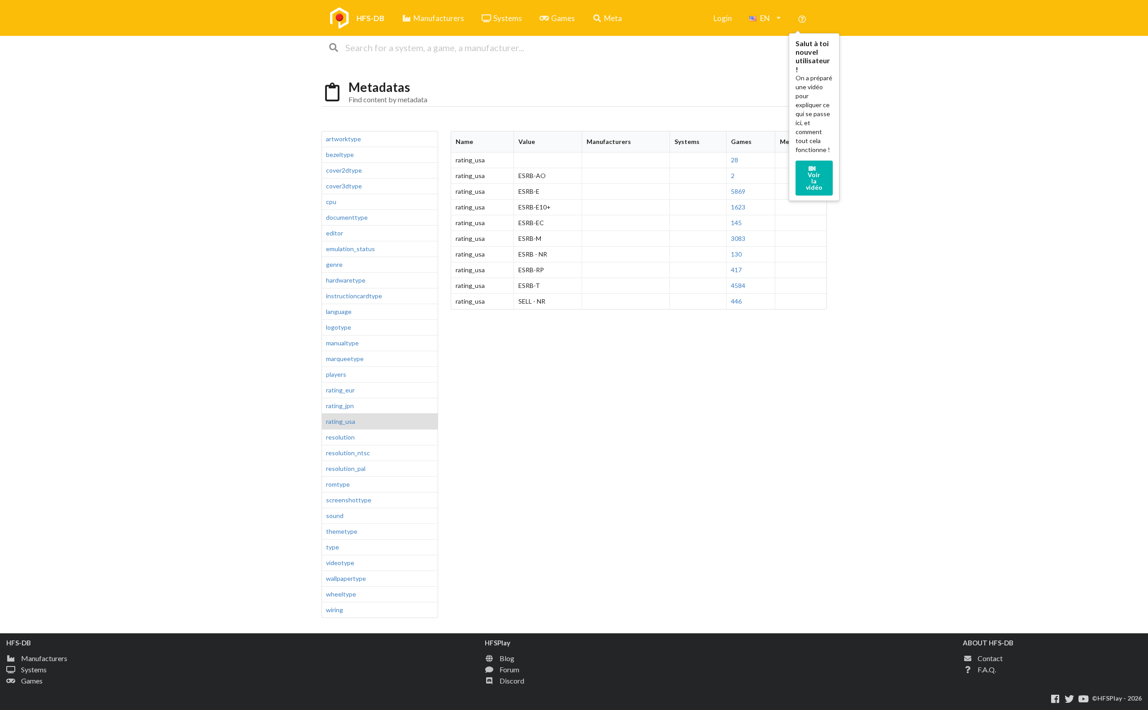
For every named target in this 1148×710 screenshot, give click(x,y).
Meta (613, 18)
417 (736, 270)
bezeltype (340, 154)
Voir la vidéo (814, 181)
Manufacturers (438, 18)
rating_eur (340, 390)
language (339, 311)
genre (334, 264)
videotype (340, 562)
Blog (507, 658)
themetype (341, 531)
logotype (338, 327)
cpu (331, 201)
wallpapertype (346, 578)
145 (736, 223)
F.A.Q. (987, 669)
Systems (507, 18)
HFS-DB (370, 18)
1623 (738, 207)
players (336, 374)
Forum (509, 669)
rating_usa (340, 421)
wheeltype (341, 594)
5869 (738, 191)
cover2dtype (344, 170)
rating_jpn (340, 405)
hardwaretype (345, 280)
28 (734, 160)
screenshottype (348, 500)
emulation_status (350, 249)
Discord (512, 680)
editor (334, 233)
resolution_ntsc (348, 453)
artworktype (343, 139)
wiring (334, 610)
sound (335, 515)
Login (722, 18)
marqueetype (345, 358)
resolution (340, 437)
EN (765, 18)
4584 (738, 285)
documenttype (347, 217)
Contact (990, 658)
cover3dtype (344, 186)
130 (736, 254)
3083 (738, 238)
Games (563, 18)
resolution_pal (345, 468)
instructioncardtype (354, 296)
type (332, 547)
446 (736, 301)
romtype (338, 484)
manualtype (342, 343)
